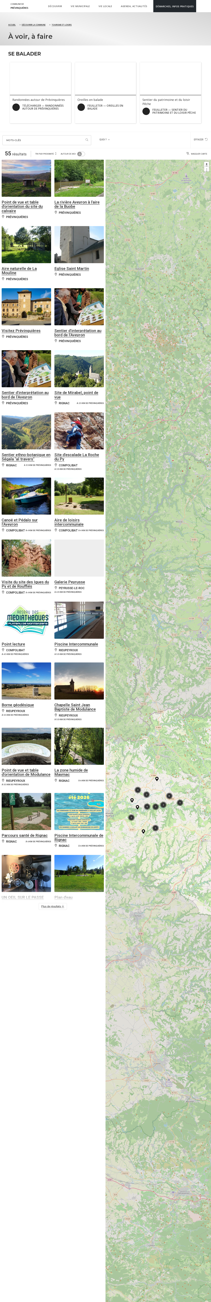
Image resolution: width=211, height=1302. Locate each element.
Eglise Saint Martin (71, 268)
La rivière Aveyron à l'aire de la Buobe (77, 204)
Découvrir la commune (33, 24)
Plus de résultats (51, 906)
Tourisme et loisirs (62, 24)
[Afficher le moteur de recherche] (199, 6)
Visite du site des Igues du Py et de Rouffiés (25, 584)
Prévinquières (19, 6)
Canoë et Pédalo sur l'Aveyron (20, 522)
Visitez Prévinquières (21, 330)
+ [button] (207, 164)
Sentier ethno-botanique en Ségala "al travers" (26, 457)
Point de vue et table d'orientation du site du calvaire (22, 206)
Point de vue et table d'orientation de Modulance (26, 772)
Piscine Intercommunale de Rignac (78, 837)
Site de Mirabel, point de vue (76, 394)
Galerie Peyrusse (69, 582)
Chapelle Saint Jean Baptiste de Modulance (75, 707)
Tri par (44, 154)
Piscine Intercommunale (76, 644)
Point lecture (13, 644)
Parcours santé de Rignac (25, 835)
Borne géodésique (18, 705)
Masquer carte (199, 154)
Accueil (12, 24)
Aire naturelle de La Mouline (19, 270)
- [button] (206, 169)
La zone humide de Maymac (71, 772)
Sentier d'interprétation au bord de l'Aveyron (77, 332)
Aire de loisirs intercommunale (69, 522)
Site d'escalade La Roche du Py (76, 457)
